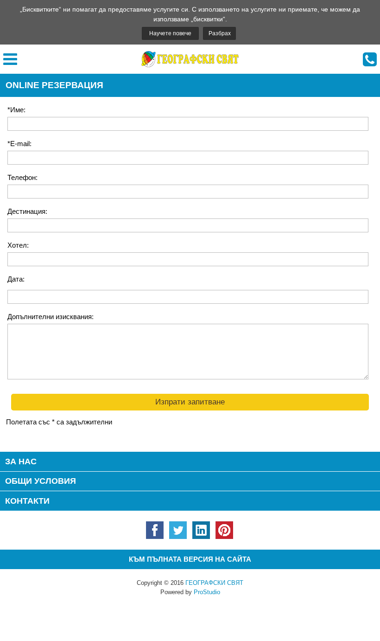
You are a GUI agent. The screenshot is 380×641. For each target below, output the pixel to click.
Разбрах (220, 33)
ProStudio (207, 592)
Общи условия (40, 481)
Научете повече (170, 33)
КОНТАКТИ (27, 501)
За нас (21, 461)
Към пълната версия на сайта (190, 559)
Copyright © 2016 (190, 582)
